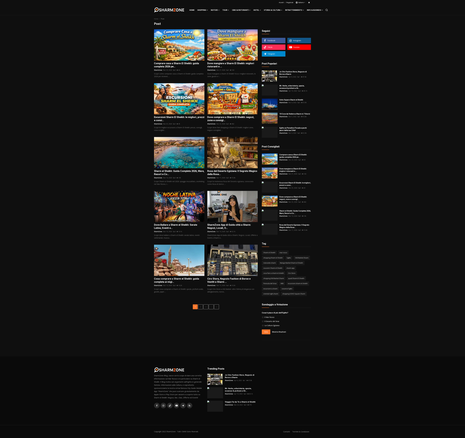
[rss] (189, 405)
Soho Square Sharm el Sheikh (291, 100)
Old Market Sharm (301, 258)
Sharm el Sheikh (269, 252)
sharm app (290, 268)
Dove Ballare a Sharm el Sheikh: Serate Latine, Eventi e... (175, 226)
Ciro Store (291, 273)
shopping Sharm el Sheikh (273, 258)
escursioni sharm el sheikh (298, 283)
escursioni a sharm (270, 289)
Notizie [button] (214, 10)
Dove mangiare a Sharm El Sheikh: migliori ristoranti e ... (230, 65)
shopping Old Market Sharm (273, 278)
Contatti (286, 431)
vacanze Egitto (287, 289)
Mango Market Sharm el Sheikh (291, 263)
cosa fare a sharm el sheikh (273, 273)
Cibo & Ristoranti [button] (240, 10)
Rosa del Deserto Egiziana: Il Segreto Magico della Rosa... (232, 173)
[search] (326, 10)
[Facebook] (157, 405)
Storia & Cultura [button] (272, 10)
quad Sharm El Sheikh (296, 278)
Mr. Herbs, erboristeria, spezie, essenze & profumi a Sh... (291, 87)
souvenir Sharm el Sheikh (272, 268)
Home (191, 10)
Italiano (301, 2)
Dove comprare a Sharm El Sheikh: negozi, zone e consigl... (230, 119)
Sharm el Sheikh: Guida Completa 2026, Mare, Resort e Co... (179, 173)
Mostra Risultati (279, 332)
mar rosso (283, 252)
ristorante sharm (269, 263)
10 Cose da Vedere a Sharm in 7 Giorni (294, 114)
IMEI (282, 283)
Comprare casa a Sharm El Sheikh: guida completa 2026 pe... (176, 65)
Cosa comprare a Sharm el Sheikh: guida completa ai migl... (176, 280)
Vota (266, 332)
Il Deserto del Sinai (271, 321)
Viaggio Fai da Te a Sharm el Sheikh (240, 402)
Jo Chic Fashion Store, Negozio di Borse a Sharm (293, 73)
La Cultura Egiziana (271, 325)
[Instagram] (163, 405)
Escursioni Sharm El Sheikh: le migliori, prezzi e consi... (179, 119)
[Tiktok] (170, 405)
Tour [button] (224, 10)
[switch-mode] (309, 3)
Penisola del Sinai (269, 283)
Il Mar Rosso (269, 317)
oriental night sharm (270, 294)
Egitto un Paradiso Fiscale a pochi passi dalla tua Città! (293, 129)
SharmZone (158, 70)
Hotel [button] (256, 10)
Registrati (289, 2)
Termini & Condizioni (300, 431)
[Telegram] (183, 405)
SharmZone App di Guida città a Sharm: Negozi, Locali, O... (229, 226)
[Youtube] (176, 405)
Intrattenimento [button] (293, 10)
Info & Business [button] (314, 10)
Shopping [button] (201, 10)
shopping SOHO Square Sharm (293, 294)
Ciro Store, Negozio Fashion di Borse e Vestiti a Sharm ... (229, 280)
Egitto (289, 258)
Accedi (281, 2)
